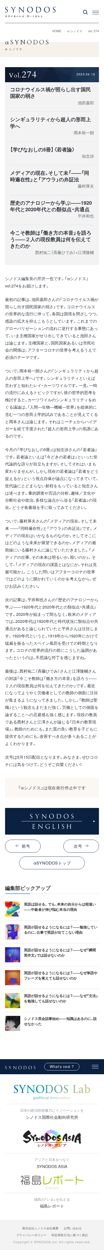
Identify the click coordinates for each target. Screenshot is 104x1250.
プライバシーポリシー (31, 1235)
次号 (78, 846)
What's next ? (62, 1066)
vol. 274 (93, 31)
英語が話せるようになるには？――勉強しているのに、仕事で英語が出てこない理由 (60, 929)
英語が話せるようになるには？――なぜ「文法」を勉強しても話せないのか (61, 998)
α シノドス (74, 31)
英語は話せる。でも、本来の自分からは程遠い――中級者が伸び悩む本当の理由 (60, 906)
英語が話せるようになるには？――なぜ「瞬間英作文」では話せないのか (60, 952)
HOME (56, 31)
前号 (26, 846)
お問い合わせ (73, 1228)
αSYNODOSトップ (52, 863)
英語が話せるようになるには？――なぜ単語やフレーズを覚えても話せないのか (60, 975)
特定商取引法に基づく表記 (69, 1235)
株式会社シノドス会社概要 (40, 1228)
